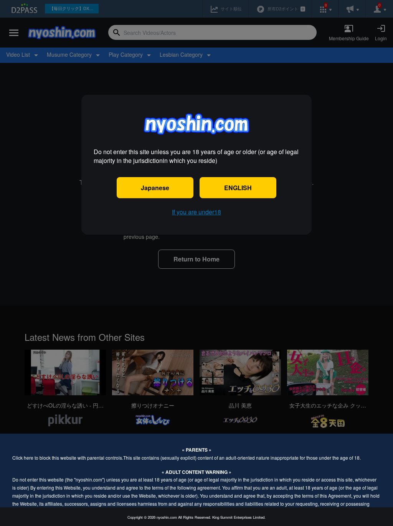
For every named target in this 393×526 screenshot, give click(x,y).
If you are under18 (196, 211)
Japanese (155, 187)
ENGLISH (238, 187)
